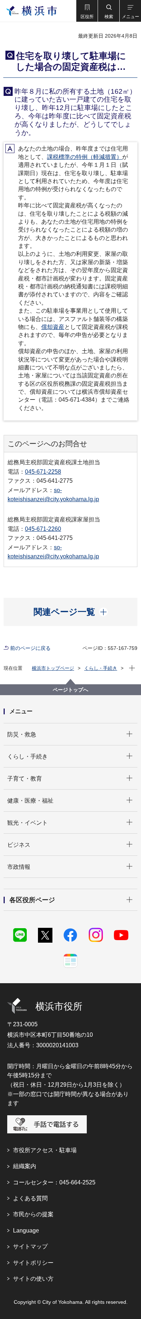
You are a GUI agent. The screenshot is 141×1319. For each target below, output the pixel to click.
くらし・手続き (100, 668)
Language (26, 1230)
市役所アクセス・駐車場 (45, 1150)
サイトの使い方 (33, 1279)
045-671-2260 (43, 529)
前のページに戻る (30, 648)
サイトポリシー (33, 1263)
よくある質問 (30, 1198)
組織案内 (24, 1166)
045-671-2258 (43, 472)
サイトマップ (30, 1246)
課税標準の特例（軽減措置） (84, 157)
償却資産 (52, 327)
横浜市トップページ (53, 668)
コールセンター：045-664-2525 (54, 1182)
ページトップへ (70, 690)
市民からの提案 (33, 1214)
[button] (87, 11)
